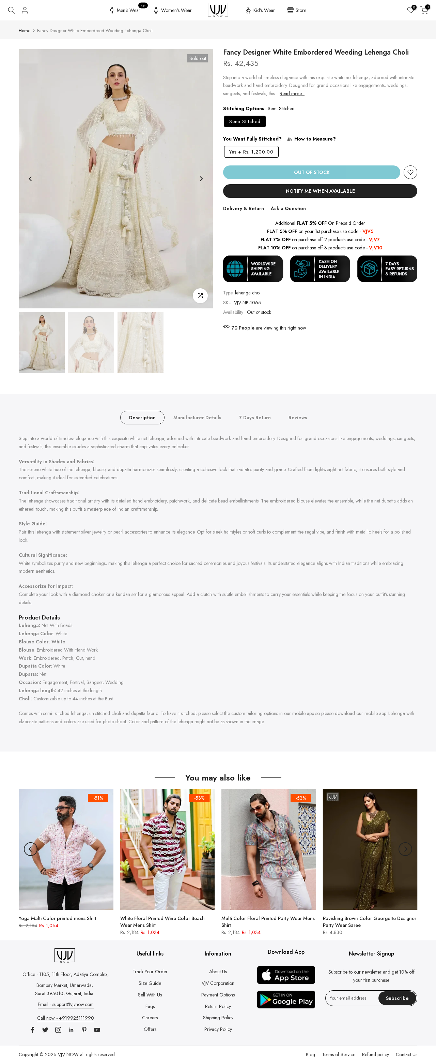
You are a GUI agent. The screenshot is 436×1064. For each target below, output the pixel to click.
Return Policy (218, 1006)
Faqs (150, 1006)
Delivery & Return (243, 208)
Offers (150, 1029)
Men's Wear (131, 9)
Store (301, 10)
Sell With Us (150, 994)
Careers (150, 1017)
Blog (310, 1054)
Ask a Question (288, 208)
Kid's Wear (264, 10)
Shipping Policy (218, 1017)
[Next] (201, 179)
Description (142, 417)
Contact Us (406, 1054)
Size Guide (150, 983)
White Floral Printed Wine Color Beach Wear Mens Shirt (162, 921)
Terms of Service (338, 1054)
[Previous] (30, 179)
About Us (218, 971)
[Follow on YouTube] (97, 1030)
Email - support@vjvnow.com (66, 1004)
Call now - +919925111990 (65, 1018)
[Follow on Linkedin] (71, 1030)
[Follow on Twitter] (45, 1030)
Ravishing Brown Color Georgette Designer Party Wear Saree (369, 921)
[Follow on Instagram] (58, 1030)
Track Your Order (150, 971)
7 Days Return (255, 417)
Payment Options (218, 994)
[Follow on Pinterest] (84, 1030)
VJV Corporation (218, 983)
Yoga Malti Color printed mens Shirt (57, 918)
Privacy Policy (218, 1029)
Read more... (292, 94)
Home (24, 30)
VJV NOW (68, 1054)
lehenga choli (248, 292)
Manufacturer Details (197, 417)
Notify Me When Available (320, 191)
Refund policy (375, 1054)
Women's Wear (176, 10)
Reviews (298, 417)
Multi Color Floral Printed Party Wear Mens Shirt (268, 921)
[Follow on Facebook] (32, 1030)
